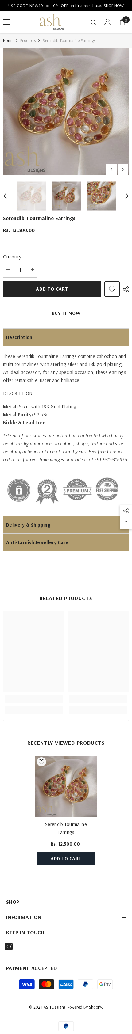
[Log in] (107, 22)
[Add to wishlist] (112, 289)
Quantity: (13, 256)
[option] (66, 111)
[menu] (6, 22)
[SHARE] (124, 289)
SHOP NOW (107, 5)
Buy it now (66, 313)
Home (8, 40)
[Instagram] (8, 946)
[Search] (93, 22)
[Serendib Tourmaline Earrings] (66, 786)
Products (28, 40)
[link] (34, 699)
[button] (111, 169)
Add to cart (52, 289)
